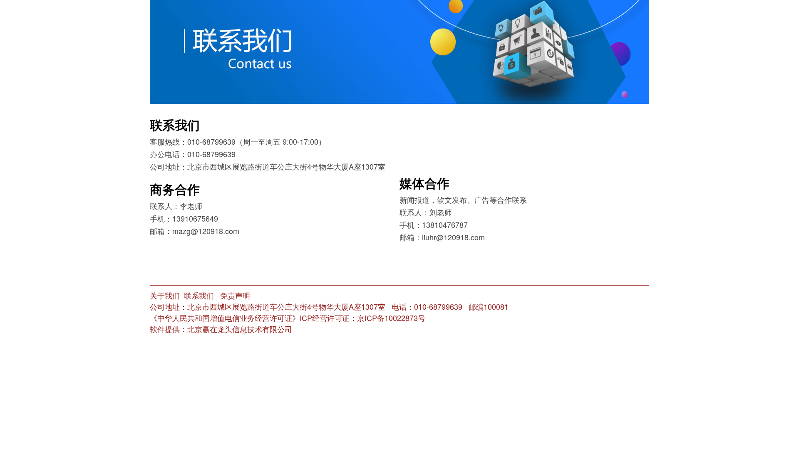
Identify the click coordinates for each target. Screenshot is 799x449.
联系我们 (199, 295)
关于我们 (165, 295)
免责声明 (235, 295)
